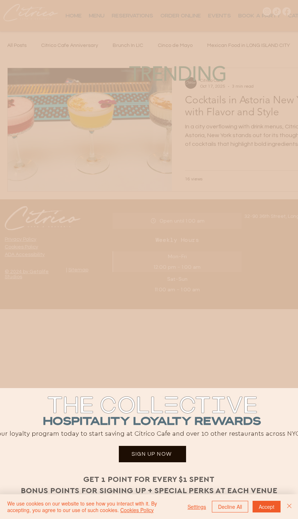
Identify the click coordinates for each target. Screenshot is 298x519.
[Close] (289, 506)
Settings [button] (197, 506)
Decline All (230, 506)
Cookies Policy (137, 510)
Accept (266, 506)
